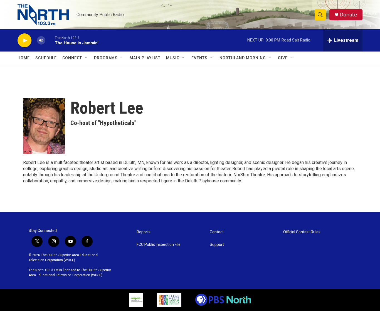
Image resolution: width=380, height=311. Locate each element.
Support (217, 245)
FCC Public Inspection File (159, 245)
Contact (217, 232)
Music (172, 58)
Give (283, 58)
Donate (348, 15)
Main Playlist (145, 58)
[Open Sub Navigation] (86, 58)
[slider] (50, 40)
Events (199, 58)
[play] (24, 40)
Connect (72, 58)
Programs (106, 58)
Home (24, 58)
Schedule (46, 58)
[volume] (41, 40)
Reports (143, 232)
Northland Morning (242, 58)
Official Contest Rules (301, 232)
